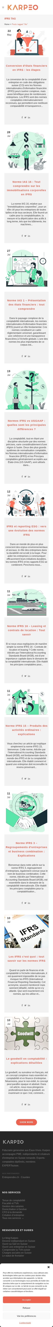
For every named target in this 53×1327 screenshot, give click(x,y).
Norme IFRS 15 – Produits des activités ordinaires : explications (27, 730)
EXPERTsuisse (10, 1165)
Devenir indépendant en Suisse (18, 1241)
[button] (48, 1267)
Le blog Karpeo (10, 1238)
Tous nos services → (13, 1218)
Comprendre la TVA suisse (16, 1250)
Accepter (26, 1300)
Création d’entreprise (13, 1215)
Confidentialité (25, 1323)
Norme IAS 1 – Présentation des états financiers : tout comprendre (26, 304)
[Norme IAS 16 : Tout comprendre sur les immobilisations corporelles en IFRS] (26, 151)
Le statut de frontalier (13, 1255)
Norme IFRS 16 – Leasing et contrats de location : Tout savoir (26, 630)
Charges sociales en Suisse (17, 1252)
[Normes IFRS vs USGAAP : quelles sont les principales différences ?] (26, 390)
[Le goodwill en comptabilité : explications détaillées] (26, 1033)
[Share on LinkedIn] (29, 117)
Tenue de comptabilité (13, 1200)
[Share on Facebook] (22, 117)
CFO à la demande (12, 1212)
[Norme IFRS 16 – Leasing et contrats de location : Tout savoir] (26, 602)
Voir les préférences (26, 1316)
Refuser (26, 1308)
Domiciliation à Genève (14, 1209)
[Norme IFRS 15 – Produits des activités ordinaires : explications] (26, 702)
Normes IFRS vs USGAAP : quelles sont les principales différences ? (26, 425)
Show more (26, 1122)
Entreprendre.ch (10, 1177)
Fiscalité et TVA (10, 1203)
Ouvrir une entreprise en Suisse (18, 1247)
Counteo (25, 1177)
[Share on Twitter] (25, 117)
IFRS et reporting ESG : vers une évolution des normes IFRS (26, 530)
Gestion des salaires (13, 1206)
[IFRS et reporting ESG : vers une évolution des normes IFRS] (26, 503)
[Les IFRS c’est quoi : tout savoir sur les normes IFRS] (26, 931)
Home (6, 24)
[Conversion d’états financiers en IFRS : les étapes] (26, 42)
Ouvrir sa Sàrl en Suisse (15, 1244)
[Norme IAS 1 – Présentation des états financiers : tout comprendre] (26, 269)
